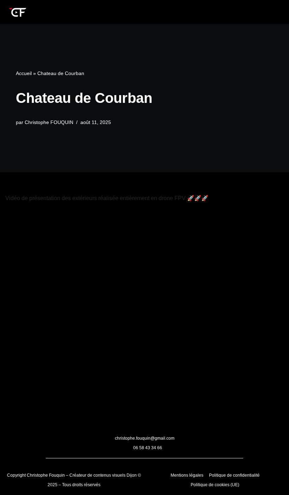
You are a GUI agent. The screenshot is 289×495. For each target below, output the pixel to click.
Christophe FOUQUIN (49, 122)
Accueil (24, 73)
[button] (159, 10)
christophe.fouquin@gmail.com (144, 438)
